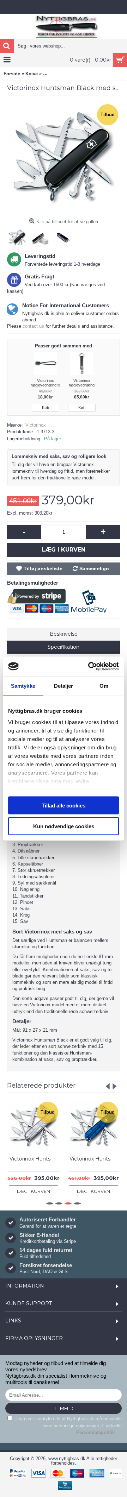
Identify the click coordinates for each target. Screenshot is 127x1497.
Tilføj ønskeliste (43, 568)
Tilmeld (63, 1408)
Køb (45, 407)
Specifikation (63, 647)
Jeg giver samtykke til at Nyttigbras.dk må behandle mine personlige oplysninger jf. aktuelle (68, 1425)
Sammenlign (94, 568)
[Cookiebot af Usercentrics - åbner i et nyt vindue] (89, 666)
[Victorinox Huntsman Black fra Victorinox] (63, 158)
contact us (33, 326)
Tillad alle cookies (63, 806)
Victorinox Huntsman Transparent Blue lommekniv (94, 1159)
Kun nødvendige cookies (63, 826)
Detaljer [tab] (63, 686)
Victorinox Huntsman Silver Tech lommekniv (35, 1159)
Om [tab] (103, 686)
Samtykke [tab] (23, 686)
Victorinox (35, 425)
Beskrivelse (64, 634)
